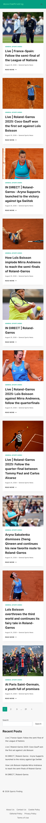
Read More (11, 69)
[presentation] (23, 27)
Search (6, 720)
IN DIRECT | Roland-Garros (16, 774)
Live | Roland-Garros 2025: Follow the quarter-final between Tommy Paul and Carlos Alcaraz (22, 469)
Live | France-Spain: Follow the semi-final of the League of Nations (22, 55)
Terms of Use (23, 818)
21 (26, 709)
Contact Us (21, 810)
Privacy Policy (30, 814)
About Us (10, 810)
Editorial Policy (16, 814)
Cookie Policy (34, 810)
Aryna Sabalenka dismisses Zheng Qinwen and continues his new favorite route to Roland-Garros (23, 544)
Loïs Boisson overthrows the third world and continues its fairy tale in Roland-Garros (22, 618)
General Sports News (13, 46)
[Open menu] (41, 4)
